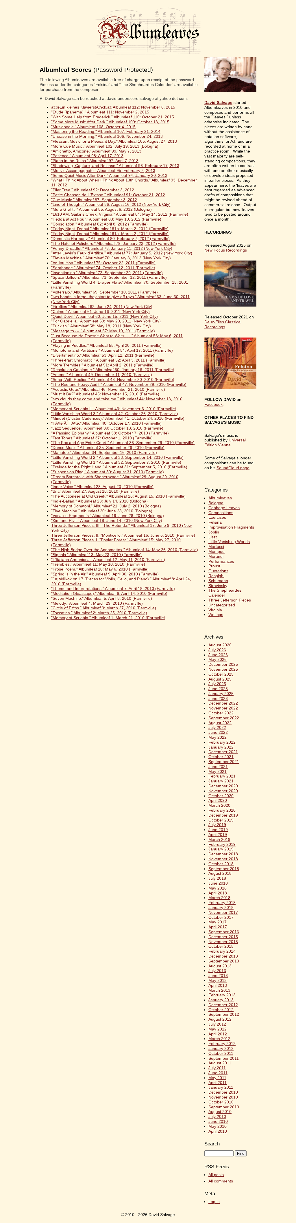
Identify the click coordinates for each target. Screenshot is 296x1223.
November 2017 (223, 912)
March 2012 (219, 1038)
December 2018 (223, 854)
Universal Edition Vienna (225, 442)
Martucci (216, 546)
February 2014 (222, 951)
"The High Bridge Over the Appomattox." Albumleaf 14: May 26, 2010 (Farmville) (124, 549)
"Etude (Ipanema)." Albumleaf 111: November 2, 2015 (100, 112)
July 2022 (217, 727)
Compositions (220, 512)
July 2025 (217, 683)
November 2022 (223, 708)
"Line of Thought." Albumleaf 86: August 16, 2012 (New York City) (111, 204)
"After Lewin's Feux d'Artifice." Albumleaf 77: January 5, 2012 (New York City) (121, 253)
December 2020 (223, 786)
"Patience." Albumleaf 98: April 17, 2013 (87, 155)
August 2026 (220, 645)
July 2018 (217, 878)
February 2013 (222, 995)
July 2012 (217, 1024)
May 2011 (217, 1077)
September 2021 (223, 761)
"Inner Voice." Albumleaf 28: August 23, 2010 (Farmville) (102, 486)
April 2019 (217, 834)
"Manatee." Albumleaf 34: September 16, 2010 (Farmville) (104, 452)
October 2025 (221, 674)
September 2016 (223, 931)
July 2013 (217, 970)
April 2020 (217, 800)
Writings (215, 614)
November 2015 (223, 941)
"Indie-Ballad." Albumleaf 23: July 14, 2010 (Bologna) (99, 501)
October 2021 (221, 756)
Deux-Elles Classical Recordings (222, 324)
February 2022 (222, 742)
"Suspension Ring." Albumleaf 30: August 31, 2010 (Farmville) (107, 472)
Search (212, 1144)
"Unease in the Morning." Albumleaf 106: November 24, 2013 (107, 136)
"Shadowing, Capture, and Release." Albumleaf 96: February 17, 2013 (115, 165)
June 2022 (218, 732)
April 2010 (217, 1131)
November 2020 (223, 791)
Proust (214, 566)
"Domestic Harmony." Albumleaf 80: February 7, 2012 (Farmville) (110, 238)
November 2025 (223, 669)
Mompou (216, 551)
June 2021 (218, 766)
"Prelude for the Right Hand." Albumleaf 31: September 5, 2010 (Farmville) (119, 467)
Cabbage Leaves (224, 507)
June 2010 (218, 1121)
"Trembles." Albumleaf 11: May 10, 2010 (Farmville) (98, 564)
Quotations (218, 571)
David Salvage (218, 102)
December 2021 (223, 751)
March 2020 (219, 805)
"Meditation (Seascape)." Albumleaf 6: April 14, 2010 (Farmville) (109, 593)
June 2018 (218, 883)
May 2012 (217, 1029)
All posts (216, 1174)
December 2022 (223, 703)
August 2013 (220, 966)
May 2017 (217, 922)
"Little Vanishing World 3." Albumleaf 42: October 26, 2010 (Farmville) (114, 413)
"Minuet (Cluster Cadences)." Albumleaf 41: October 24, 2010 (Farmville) (117, 418)
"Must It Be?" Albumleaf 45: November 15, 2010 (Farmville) (105, 394)
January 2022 (221, 747)
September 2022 (223, 718)
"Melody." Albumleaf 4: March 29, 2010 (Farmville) (97, 603)
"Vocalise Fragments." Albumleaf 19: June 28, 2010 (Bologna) (107, 515)
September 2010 (223, 1107)
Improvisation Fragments (231, 527)
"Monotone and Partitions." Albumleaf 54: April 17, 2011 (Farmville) (112, 350)
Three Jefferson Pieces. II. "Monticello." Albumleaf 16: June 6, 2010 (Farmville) (123, 535)
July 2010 (217, 1116)
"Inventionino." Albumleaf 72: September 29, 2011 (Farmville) (107, 272)
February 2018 (222, 902)
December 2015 (223, 936)
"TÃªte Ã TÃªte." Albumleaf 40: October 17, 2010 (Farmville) (106, 423)
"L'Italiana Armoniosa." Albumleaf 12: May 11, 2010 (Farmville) (108, 559)
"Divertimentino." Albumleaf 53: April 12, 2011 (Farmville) (102, 355)
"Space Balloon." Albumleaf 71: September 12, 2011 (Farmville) (109, 277)
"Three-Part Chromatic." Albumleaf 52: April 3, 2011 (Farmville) (108, 360)
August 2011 (219, 1063)
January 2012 (221, 1048)
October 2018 (221, 863)
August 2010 (220, 1111)
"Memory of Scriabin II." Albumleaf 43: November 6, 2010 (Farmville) (113, 408)
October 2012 (221, 1009)
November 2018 (223, 859)
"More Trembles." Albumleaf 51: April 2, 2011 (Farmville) (102, 365)
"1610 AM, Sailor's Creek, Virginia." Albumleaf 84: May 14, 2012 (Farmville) (119, 214)
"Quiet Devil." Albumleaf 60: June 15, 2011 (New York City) (104, 316)
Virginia (215, 610)
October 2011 (220, 1053)
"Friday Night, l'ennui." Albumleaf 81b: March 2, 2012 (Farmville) (110, 228)
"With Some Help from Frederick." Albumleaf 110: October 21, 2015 (112, 117)
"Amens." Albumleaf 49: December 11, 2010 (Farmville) (101, 374)
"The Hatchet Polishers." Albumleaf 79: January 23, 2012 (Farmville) (113, 243)
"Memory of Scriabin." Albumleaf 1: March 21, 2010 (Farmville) (108, 617)
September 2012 (223, 1014)
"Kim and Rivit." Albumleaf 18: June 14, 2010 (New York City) (106, 520)
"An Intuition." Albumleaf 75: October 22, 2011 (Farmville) (103, 263)
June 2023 (218, 698)
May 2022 (217, 737)
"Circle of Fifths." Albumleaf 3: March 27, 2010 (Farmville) (103, 608)
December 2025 (223, 664)
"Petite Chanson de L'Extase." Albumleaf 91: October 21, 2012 (108, 194)
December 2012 (223, 1004)
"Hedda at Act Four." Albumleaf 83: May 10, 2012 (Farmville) (106, 219)
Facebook (213, 404)
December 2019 (223, 815)
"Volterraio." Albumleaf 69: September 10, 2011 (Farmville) (104, 292)
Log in (214, 1201)
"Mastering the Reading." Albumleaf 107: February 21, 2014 (105, 131)
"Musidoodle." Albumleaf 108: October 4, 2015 (93, 126)
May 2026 (217, 659)
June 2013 (218, 975)
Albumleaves (220, 498)
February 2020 (222, 810)
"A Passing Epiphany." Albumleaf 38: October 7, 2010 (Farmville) (110, 433)
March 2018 (219, 897)
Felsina (215, 522)
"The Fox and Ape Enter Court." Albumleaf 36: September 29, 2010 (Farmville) (123, 442)
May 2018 (217, 888)
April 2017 (217, 927)
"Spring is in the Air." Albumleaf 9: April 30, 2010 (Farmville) (105, 574)
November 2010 (223, 1097)
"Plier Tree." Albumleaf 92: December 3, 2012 (92, 190)
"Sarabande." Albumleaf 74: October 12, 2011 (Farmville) (103, 267)
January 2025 (221, 693)
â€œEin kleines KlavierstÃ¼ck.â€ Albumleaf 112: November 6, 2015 (113, 107)
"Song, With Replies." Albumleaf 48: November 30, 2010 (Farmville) (112, 379)
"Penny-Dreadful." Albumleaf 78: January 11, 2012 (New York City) (111, 248)
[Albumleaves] (148, 55)
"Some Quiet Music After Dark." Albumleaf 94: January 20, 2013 (109, 175)
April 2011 (217, 1082)
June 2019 (218, 829)
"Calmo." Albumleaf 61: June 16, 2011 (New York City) (100, 311)
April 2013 (217, 985)
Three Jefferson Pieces (229, 600)
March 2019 (219, 839)
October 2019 (221, 820)
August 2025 (220, 679)
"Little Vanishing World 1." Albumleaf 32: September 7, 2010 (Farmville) (116, 462)
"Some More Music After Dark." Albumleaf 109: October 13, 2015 (110, 122)
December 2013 (223, 956)
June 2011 (217, 1072)
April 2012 (217, 1034)
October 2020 (221, 795)
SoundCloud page (233, 467)
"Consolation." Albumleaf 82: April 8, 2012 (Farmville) (99, 224)
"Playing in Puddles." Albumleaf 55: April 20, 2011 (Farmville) (106, 345)
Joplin (213, 532)
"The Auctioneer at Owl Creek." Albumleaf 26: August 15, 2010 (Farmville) (118, 496)
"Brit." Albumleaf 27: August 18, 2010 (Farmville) (95, 491)
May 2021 (217, 771)
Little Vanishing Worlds (229, 541)
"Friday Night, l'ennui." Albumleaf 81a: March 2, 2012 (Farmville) (110, 233)
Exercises (217, 517)
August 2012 (220, 1019)
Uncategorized (221, 605)
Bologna (215, 502)
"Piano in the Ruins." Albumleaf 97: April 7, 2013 (94, 160)
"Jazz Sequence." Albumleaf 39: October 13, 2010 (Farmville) (107, 428)
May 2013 (217, 980)
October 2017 (221, 917)
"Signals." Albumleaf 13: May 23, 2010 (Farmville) (96, 554)
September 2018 (223, 868)
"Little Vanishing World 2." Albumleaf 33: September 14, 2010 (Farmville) (117, 457)
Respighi (216, 575)
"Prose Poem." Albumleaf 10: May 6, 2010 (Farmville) (100, 569)
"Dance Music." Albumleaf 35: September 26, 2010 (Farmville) (107, 447)
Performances (221, 561)
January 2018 (221, 907)
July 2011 (217, 1068)
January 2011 (220, 1087)
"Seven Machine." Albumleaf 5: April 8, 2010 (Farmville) (101, 598)
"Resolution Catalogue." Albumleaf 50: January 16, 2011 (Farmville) (112, 369)
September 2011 (223, 1058)
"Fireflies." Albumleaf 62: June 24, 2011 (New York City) (101, 306)
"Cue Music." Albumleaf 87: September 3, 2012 (94, 199)
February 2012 (222, 1043)
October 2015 (221, 946)
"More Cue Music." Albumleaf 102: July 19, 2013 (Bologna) (104, 146)
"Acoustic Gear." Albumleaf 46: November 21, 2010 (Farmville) (108, 389)
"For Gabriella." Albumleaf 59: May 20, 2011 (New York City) (106, 321)
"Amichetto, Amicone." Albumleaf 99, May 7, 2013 (96, 151)
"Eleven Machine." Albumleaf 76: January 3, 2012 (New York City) (111, 258)
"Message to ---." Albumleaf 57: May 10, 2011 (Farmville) (103, 331)
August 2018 (220, 873)
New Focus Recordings (225, 250)
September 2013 (223, 961)
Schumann (218, 580)
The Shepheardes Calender (224, 592)
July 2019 (217, 824)
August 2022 (220, 722)
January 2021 (221, 781)
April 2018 (217, 893)
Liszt (212, 537)
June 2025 (218, 688)
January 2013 (221, 1000)
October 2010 (221, 1102)
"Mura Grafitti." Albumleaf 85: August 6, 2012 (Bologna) (101, 209)
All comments (220, 1181)
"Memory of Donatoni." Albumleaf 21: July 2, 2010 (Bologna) (106, 506)
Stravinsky (217, 585)
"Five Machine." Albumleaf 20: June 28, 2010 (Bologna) (101, 511)
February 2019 (222, 844)
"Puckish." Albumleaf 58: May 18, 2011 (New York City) (101, 326)
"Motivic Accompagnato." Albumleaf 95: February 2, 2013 (103, 170)
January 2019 (221, 849)
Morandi (215, 556)
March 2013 (219, 990)
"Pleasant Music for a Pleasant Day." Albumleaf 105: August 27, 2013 (114, 141)
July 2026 (217, 650)
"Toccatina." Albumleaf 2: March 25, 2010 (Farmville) (99, 612)
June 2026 (218, 654)
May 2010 (217, 1126)
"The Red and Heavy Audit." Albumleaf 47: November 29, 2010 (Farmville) (118, 384)
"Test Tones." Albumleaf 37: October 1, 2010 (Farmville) (102, 438)
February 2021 (222, 776)
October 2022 (221, 713)
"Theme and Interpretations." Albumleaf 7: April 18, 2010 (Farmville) (113, 588)
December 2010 (223, 1092)
